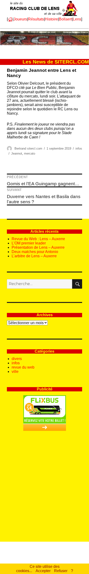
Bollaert (65, 19)
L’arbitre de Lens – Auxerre (34, 256)
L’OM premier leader (29, 243)
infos (78, 148)
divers (17, 359)
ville (15, 372)
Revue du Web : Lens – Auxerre (38, 239)
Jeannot (16, 153)
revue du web (23, 367)
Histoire (51, 19)
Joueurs (20, 19)
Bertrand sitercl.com (28, 148)
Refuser (60, 571)
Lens (77, 19)
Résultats (36, 19)
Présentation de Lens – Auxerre (38, 247)
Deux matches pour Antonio (35, 252)
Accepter (43, 571)
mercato (29, 153)
